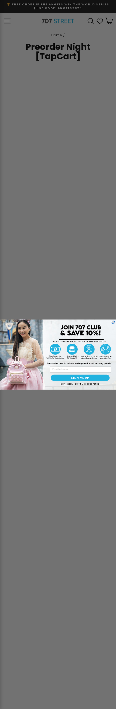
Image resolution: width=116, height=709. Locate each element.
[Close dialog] (113, 322)
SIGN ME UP (80, 377)
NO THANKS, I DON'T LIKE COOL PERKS (80, 383)
